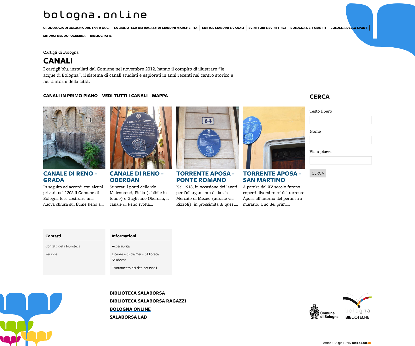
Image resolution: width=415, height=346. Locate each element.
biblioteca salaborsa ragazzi (148, 301)
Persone (51, 254)
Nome (315, 131)
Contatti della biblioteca (62, 246)
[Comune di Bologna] (324, 312)
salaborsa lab (128, 317)
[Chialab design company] (347, 339)
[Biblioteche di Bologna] (357, 306)
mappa (160, 95)
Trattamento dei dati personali (134, 267)
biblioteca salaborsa (137, 293)
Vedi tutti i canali (125, 95)
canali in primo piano (70, 95)
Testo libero (321, 111)
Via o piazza (321, 151)
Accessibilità (121, 246)
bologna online (130, 309)
